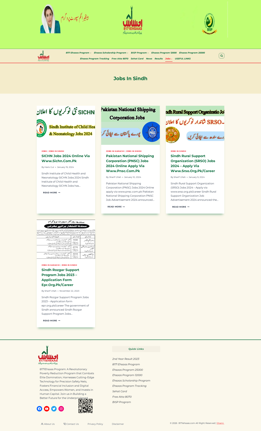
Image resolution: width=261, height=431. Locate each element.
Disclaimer (118, 424)
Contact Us (72, 424)
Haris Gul (49, 167)
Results (159, 58)
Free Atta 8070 (120, 58)
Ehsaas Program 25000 (192, 52)
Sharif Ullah (115, 177)
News (149, 58)
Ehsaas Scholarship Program (131, 380)
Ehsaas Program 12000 (164, 52)
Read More (51, 192)
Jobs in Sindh (56, 151)
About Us (49, 424)
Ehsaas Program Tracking (94, 58)
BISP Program (121, 402)
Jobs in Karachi (115, 151)
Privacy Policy (95, 424)
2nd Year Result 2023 (125, 358)
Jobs (44, 151)
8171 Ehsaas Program (126, 364)
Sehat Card (137, 58)
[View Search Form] (221, 55)
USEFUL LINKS (183, 58)
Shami (220, 423)
